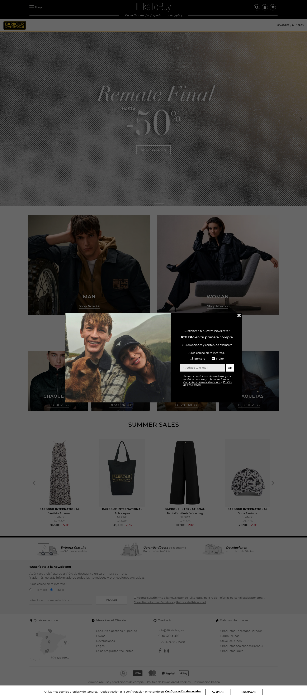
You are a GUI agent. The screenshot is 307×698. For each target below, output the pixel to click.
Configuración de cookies (183, 691)
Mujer (220, 358)
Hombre (199, 358)
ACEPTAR (218, 691)
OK (230, 367)
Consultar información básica (201, 382)
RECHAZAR (248, 691)
